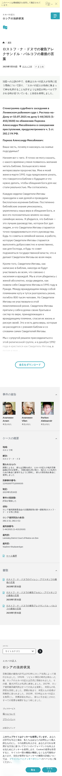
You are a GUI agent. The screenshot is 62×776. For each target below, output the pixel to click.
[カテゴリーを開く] (40, 651)
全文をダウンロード (30, 364)
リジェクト (49, 769)
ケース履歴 (11, 556)
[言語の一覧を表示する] (49, 4)
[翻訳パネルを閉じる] (56, 4)
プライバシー (9, 719)
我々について (9, 714)
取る (33, 769)
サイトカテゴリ (12, 651)
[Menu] (55, 15)
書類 (9, 42)
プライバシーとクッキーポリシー (25, 759)
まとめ (40, 66)
